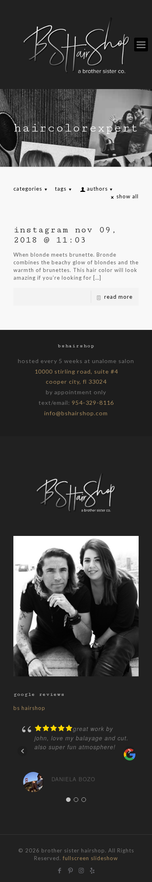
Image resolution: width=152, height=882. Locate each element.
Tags (60, 188)
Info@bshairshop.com (76, 413)
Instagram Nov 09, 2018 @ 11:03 (65, 235)
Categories (27, 188)
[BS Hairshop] (76, 512)
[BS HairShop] (76, 44)
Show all (127, 196)
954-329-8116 (93, 402)
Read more (118, 296)
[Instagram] (81, 869)
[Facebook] (60, 869)
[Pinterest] (70, 869)
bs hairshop (29, 708)
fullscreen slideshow (90, 858)
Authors (97, 188)
